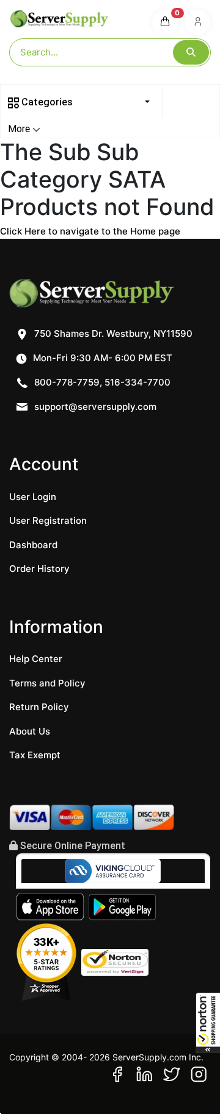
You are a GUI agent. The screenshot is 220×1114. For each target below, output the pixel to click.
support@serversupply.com (95, 406)
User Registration (48, 520)
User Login (32, 496)
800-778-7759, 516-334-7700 (101, 382)
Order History (39, 568)
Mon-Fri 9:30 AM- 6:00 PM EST (101, 358)
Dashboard (33, 545)
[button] (208, 1022)
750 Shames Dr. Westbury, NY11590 (112, 333)
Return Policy (39, 707)
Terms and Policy (47, 683)
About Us (29, 731)
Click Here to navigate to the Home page (90, 231)
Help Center (35, 659)
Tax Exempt (35, 755)
